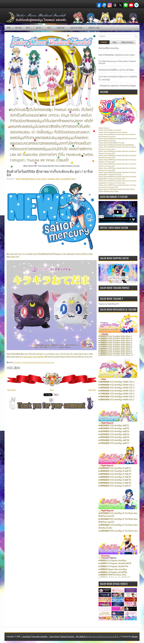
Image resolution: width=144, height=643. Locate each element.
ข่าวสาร (38, 179)
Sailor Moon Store (28, 179)
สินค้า (73, 179)
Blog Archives (127, 42)
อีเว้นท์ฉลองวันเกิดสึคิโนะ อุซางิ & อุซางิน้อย (116, 70)
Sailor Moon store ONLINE (33, 357)
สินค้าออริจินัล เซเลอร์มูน (109, 48)
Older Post (92, 390)
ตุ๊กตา (58, 179)
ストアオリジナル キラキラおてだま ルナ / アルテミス (33, 362)
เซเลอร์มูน (51, 179)
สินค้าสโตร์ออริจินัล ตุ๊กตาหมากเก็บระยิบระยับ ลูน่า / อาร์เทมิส (50, 172)
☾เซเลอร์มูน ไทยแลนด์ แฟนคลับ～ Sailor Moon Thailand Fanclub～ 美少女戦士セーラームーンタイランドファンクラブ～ (70, 637)
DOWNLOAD (61, 27)
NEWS (29, 27)
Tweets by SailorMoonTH (109, 304)
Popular (104, 42)
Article (39, 27)
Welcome (18, 27)
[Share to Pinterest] (18, 367)
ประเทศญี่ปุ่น (65, 179)
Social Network (77, 27)
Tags (114, 42)
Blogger (133, 86)
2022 (18, 179)
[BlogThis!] (10, 367)
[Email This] (7, 367)
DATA (50, 27)
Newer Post (11, 390)
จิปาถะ (44, 179)
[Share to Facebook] (15, 367)
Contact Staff (94, 27)
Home (9, 27)
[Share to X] (13, 367)
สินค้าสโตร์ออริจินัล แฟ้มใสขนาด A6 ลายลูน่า (117, 55)
